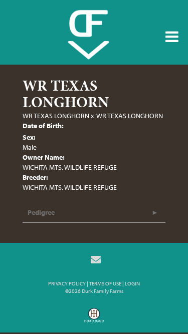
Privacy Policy (67, 283)
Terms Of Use (105, 283)
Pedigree (41, 212)
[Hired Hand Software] (94, 319)
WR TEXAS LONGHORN (56, 115)
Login (132, 283)
